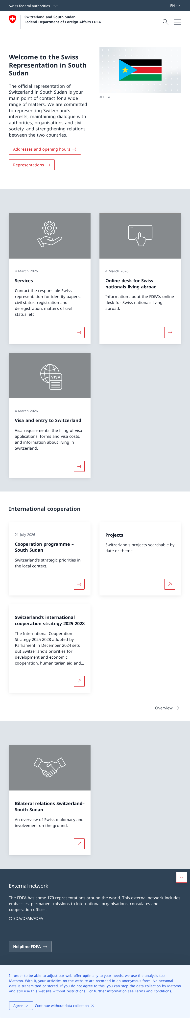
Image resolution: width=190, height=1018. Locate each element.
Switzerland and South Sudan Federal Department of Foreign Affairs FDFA (62, 19)
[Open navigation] (177, 22)
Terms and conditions (153, 991)
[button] (181, 877)
